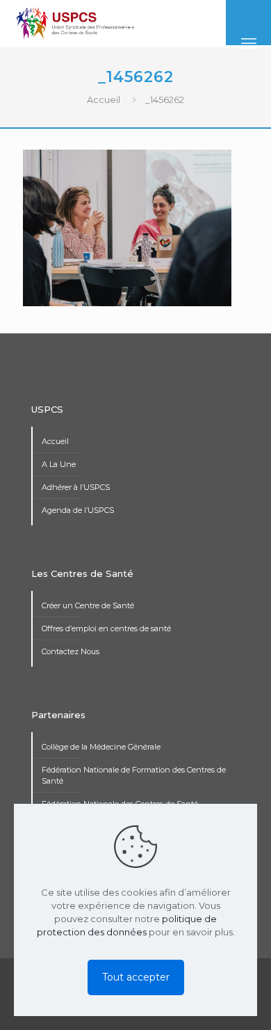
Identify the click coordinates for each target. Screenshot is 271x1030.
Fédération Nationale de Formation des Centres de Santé (134, 775)
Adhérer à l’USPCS (76, 487)
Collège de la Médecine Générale (101, 747)
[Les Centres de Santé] (75, 23)
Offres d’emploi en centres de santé (106, 628)
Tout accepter (136, 977)
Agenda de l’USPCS (78, 510)
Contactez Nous (70, 651)
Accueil (103, 99)
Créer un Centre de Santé (88, 605)
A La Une (59, 464)
